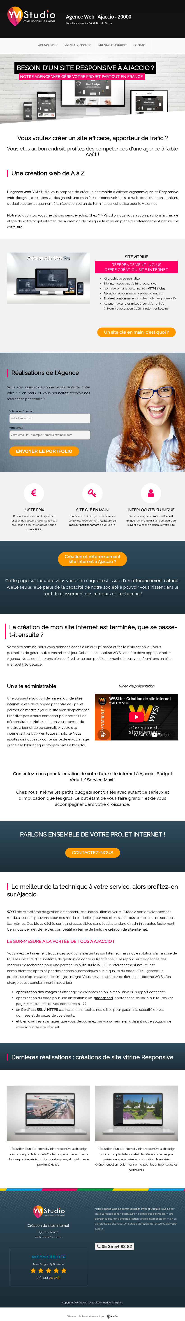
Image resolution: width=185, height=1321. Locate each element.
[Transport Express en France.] (48, 1140)
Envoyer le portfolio (44, 451)
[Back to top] (175, 1308)
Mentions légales (113, 1302)
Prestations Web (78, 45)
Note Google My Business (48, 1264)
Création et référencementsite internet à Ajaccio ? (92, 559)
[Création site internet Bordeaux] (31, 28)
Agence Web (48, 45)
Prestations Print (112, 45)
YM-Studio (80, 1302)
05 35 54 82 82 (116, 1246)
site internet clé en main (158, 1218)
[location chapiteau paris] (136, 1140)
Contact (140, 45)
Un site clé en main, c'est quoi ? (136, 332)
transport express (55, 1159)
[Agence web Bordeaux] (48, 1219)
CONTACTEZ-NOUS (92, 852)
